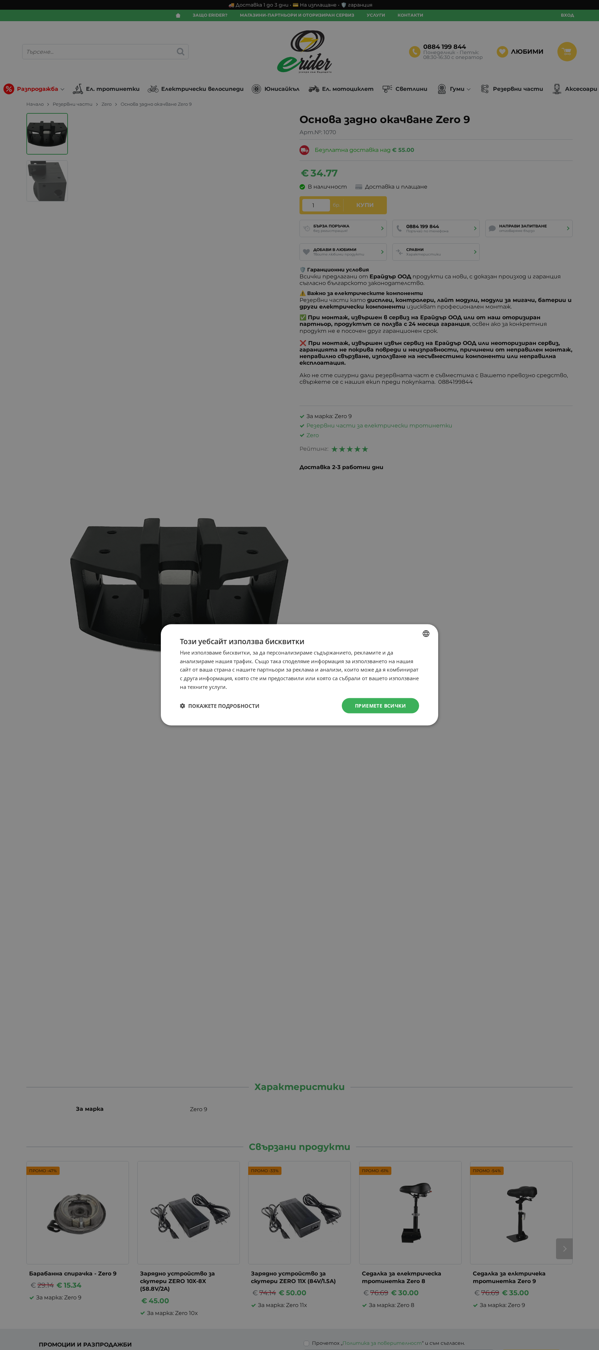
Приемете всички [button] (380, 705)
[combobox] (426, 633)
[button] (219, 706)
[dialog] (299, 675)
